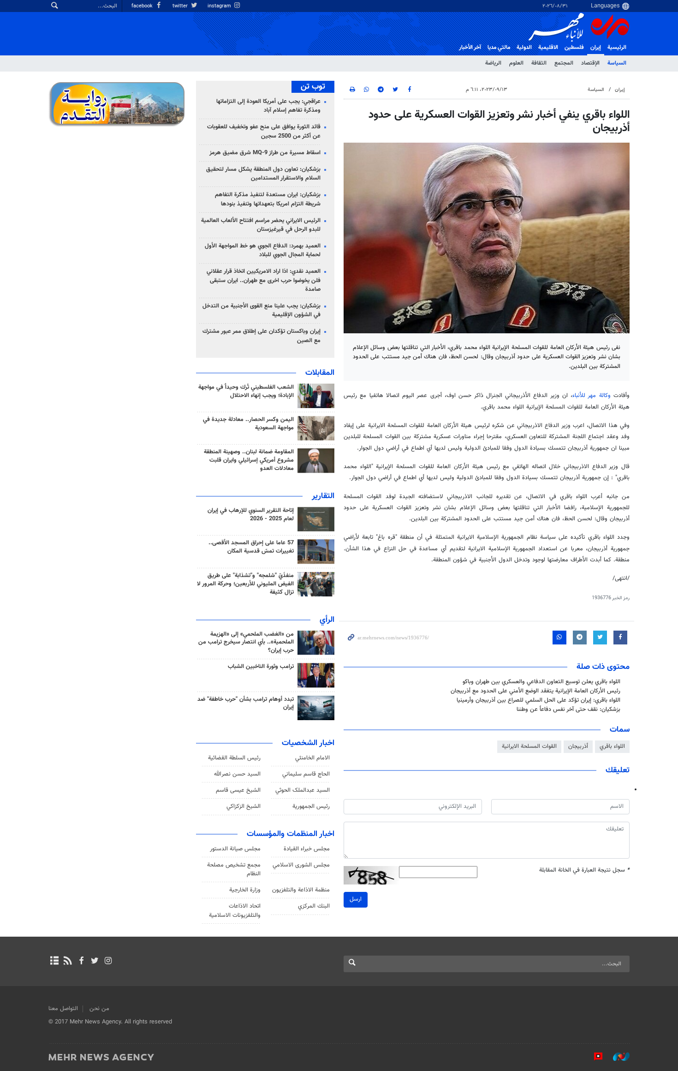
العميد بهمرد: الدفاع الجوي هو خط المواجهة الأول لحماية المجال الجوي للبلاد (263, 250)
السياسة (616, 63)
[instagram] (108, 961)
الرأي (327, 620)
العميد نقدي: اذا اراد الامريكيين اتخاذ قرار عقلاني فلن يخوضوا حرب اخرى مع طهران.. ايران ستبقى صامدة (264, 280)
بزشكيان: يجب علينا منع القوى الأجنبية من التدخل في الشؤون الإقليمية (261, 310)
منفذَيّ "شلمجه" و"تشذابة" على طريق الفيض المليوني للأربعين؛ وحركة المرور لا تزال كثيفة (245, 584)
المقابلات (319, 373)
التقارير (323, 496)
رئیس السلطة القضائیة (234, 758)
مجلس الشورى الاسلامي (301, 865)
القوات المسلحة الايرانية (529, 746)
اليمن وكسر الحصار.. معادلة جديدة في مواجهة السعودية (248, 424)
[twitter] (95, 961)
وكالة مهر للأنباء (591, 395)
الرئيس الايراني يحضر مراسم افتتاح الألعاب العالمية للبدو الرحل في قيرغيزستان (261, 225)
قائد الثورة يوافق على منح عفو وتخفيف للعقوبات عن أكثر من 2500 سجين (264, 131)
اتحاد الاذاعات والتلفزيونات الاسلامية (235, 911)
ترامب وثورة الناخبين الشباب (261, 666)
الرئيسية (616, 47)
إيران (595, 47)
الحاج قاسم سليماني (306, 774)
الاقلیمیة (548, 47)
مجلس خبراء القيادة (307, 849)
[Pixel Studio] (593, 1057)
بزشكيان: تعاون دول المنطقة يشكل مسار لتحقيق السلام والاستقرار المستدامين (263, 174)
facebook (142, 6)
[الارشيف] (54, 961)
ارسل (356, 899)
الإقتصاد (590, 63)
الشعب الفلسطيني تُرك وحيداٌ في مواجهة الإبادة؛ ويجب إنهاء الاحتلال (246, 391)
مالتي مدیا (499, 47)
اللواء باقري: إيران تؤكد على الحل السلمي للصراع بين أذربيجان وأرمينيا (538, 700)
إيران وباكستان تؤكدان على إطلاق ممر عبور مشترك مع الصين (261, 336)
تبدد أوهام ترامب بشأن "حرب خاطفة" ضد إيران (245, 703)
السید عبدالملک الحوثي (302, 790)
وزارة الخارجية (245, 890)
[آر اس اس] (67, 961)
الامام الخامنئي (312, 758)
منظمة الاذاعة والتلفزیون (301, 890)
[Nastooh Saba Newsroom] (617, 1057)
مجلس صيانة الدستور (235, 849)
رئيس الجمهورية (311, 806)
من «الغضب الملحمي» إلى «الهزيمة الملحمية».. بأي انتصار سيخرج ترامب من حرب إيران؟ (246, 643)
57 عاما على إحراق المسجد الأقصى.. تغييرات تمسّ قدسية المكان (251, 547)
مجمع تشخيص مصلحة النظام (234, 869)
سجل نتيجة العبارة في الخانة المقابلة (584, 870)
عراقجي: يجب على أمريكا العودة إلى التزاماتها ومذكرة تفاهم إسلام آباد (268, 106)
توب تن (313, 87)
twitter (180, 6)
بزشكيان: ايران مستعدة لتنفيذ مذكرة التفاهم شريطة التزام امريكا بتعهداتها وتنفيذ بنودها (268, 199)
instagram (220, 6)
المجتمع (563, 63)
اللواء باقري (612, 746)
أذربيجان (578, 746)
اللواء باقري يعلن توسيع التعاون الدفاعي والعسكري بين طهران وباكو (541, 681)
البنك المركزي (314, 906)
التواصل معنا (63, 1008)
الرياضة (493, 63)
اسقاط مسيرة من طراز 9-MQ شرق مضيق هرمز (265, 152)
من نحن (99, 1008)
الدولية (524, 47)
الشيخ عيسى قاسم (238, 790)
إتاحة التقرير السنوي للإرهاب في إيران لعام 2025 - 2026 (251, 514)
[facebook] (81, 961)
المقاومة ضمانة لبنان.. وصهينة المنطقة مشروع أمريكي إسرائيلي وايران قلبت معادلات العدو (249, 460)
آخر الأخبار (470, 47)
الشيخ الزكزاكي (243, 806)
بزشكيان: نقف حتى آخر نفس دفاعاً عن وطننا (568, 709)
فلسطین (574, 47)
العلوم (516, 63)
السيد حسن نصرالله (237, 774)
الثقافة (539, 63)
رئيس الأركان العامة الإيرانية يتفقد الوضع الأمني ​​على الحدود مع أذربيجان (535, 691)
